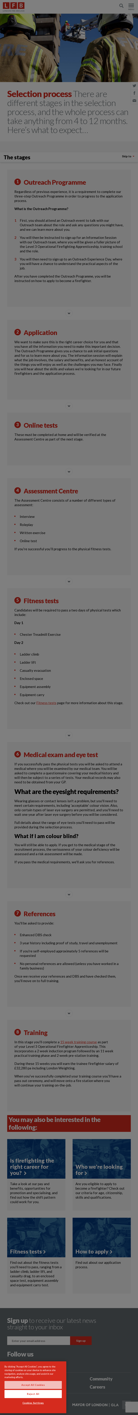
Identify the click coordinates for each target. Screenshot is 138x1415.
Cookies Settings (33, 1402)
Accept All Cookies (33, 1384)
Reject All (33, 1393)
